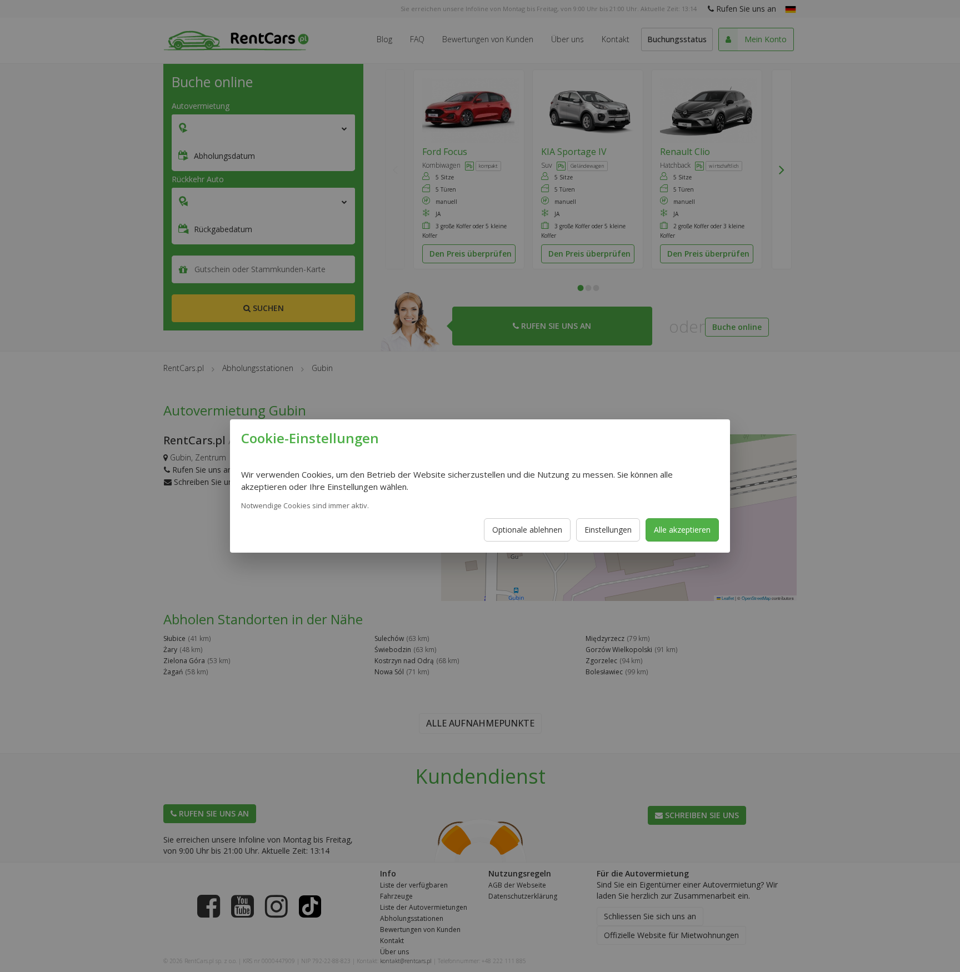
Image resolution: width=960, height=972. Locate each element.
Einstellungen (608, 529)
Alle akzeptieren (682, 529)
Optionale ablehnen (527, 529)
